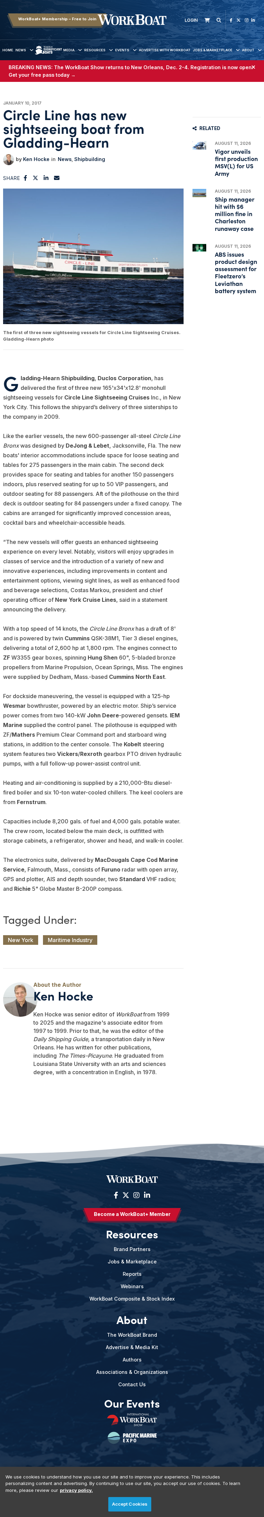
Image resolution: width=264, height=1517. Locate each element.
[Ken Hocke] (8, 159)
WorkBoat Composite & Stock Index (132, 1299)
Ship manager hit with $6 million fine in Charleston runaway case (234, 214)
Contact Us (132, 1384)
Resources (95, 50)
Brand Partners (132, 1249)
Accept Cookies (130, 1504)
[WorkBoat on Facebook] (231, 20)
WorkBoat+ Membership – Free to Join (57, 19)
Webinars (132, 1286)
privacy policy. (76, 1490)
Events (122, 50)
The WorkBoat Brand (132, 1335)
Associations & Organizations (132, 1372)
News (20, 50)
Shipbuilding (89, 159)
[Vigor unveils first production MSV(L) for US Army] (199, 145)
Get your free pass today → (42, 75)
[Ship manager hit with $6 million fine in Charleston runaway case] (199, 193)
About (248, 50)
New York (20, 940)
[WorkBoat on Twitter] (238, 20)
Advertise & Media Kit (132, 1347)
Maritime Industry (70, 940)
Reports (132, 1274)
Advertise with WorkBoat (164, 50)
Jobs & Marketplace (212, 50)
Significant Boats (48, 55)
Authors (132, 1360)
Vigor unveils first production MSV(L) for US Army (236, 162)
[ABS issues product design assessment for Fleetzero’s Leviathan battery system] (199, 248)
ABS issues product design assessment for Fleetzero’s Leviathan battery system (236, 272)
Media (69, 50)
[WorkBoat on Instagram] (247, 20)
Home (7, 50)
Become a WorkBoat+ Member (132, 1214)
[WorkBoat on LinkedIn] (253, 20)
